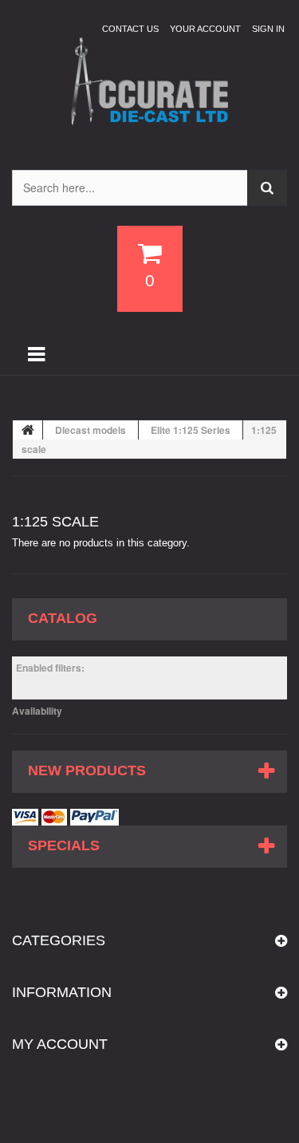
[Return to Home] (28, 429)
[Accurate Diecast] (149, 82)
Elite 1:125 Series (190, 430)
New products (87, 770)
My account (60, 1044)
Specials (64, 845)
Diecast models (90, 430)
